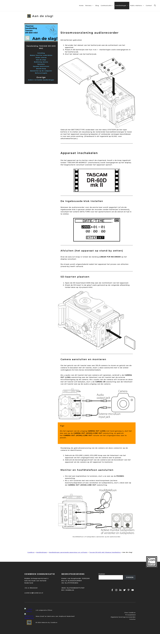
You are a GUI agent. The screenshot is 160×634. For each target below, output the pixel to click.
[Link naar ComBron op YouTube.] (132, 590)
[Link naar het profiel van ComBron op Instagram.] (116, 590)
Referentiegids (41, 73)
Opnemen (41, 64)
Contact (149, 5)
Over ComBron (130, 612)
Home (81, 5)
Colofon (132, 619)
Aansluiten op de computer (41, 71)
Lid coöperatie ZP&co (44, 610)
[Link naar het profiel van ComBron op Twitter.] (124, 590)
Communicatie (106, 5)
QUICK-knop (41, 68)
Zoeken (102, 574)
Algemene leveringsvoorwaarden (123, 617)
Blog (97, 5)
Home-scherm (41, 57)
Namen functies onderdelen (41, 55)
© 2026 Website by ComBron (46, 622)
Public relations (136, 5)
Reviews (88, 5)
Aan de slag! (41, 59)
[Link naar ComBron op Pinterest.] (128, 590)
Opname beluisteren (41, 66)
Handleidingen (120, 5)
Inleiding (41, 53)
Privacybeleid (130, 615)
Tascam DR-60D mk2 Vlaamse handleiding (105, 552)
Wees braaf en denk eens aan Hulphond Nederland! (55, 616)
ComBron (31, 552)
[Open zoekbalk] (155, 5)
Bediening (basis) (41, 62)
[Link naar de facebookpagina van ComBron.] (112, 590)
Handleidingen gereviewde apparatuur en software (68, 552)
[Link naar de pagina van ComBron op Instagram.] (120, 590)
